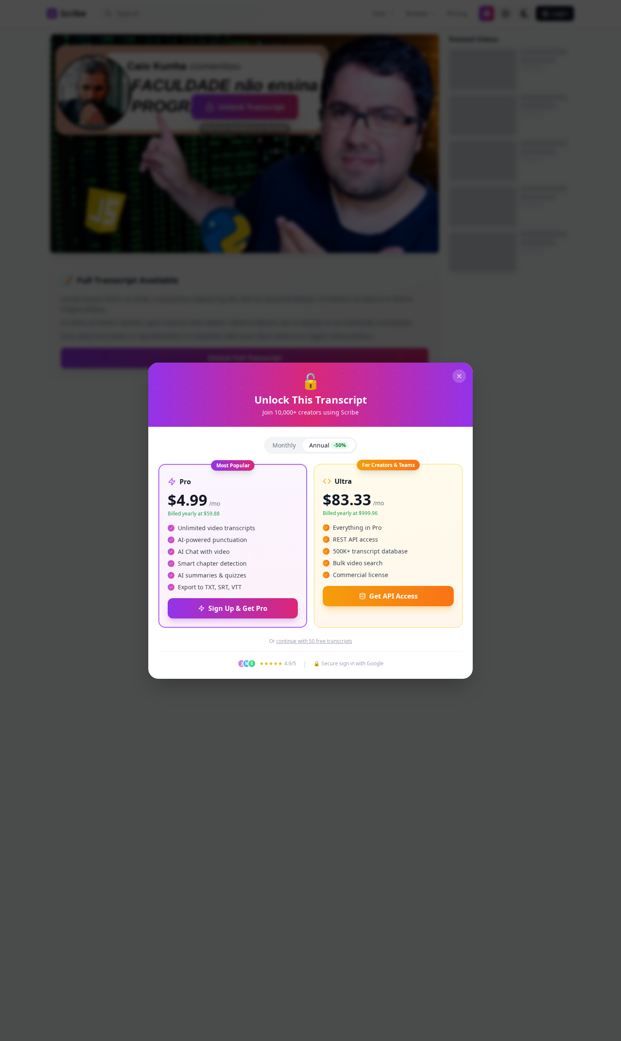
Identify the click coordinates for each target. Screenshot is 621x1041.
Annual (327, 445)
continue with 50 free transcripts (314, 641)
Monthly (284, 445)
